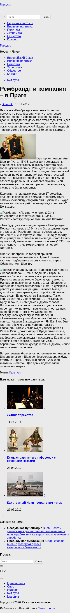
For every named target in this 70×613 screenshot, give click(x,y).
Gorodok (7, 104)
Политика (13, 29)
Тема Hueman (47, 608)
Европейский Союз (20, 23)
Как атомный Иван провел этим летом (34, 502)
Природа (13, 596)
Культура (13, 80)
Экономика (14, 32)
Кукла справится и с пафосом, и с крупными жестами (31, 459)
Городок (5, 4)
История (12, 589)
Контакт (12, 39)
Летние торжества (20, 415)
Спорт (11, 586)
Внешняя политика (19, 26)
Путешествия (16, 583)
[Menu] (1, 11)
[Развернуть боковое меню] (1, 516)
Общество (14, 36)
